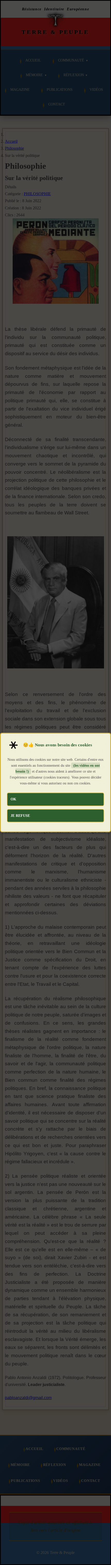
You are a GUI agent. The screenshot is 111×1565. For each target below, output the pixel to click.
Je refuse (20, 815)
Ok (13, 799)
